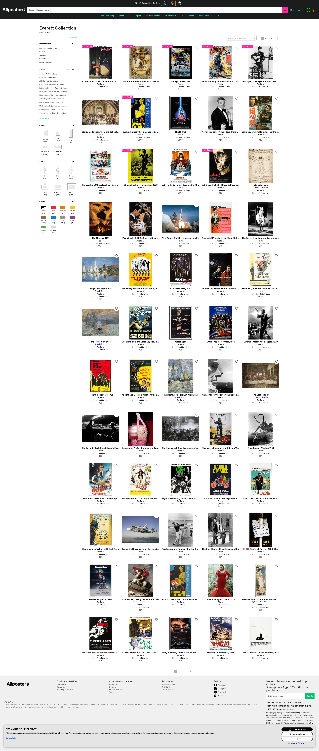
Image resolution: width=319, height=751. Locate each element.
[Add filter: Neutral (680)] (53, 226)
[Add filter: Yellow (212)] (72, 207)
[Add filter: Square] (58, 133)
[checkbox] (44, 172)
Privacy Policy (11, 738)
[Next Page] (277, 38)
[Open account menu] (303, 10)
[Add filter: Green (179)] (44, 226)
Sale (218, 16)
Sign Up (310, 696)
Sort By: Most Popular (236, 38)
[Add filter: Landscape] (45, 147)
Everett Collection (68, 23)
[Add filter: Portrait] (45, 133)
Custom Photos (153, 16)
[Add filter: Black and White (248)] (44, 207)
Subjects (43, 23)
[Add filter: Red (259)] (53, 207)
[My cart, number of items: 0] (315, 10)
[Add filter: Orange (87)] (63, 207)
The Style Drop (107, 16)
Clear (68, 69)
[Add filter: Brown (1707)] (44, 217)
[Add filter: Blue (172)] (53, 217)
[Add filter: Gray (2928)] (63, 217)
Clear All (73, 38)
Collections (53, 23)
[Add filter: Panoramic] (58, 147)
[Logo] (13, 9)
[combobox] (154, 10)
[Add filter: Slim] (71, 133)
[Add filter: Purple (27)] (72, 217)
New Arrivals (170, 16)
